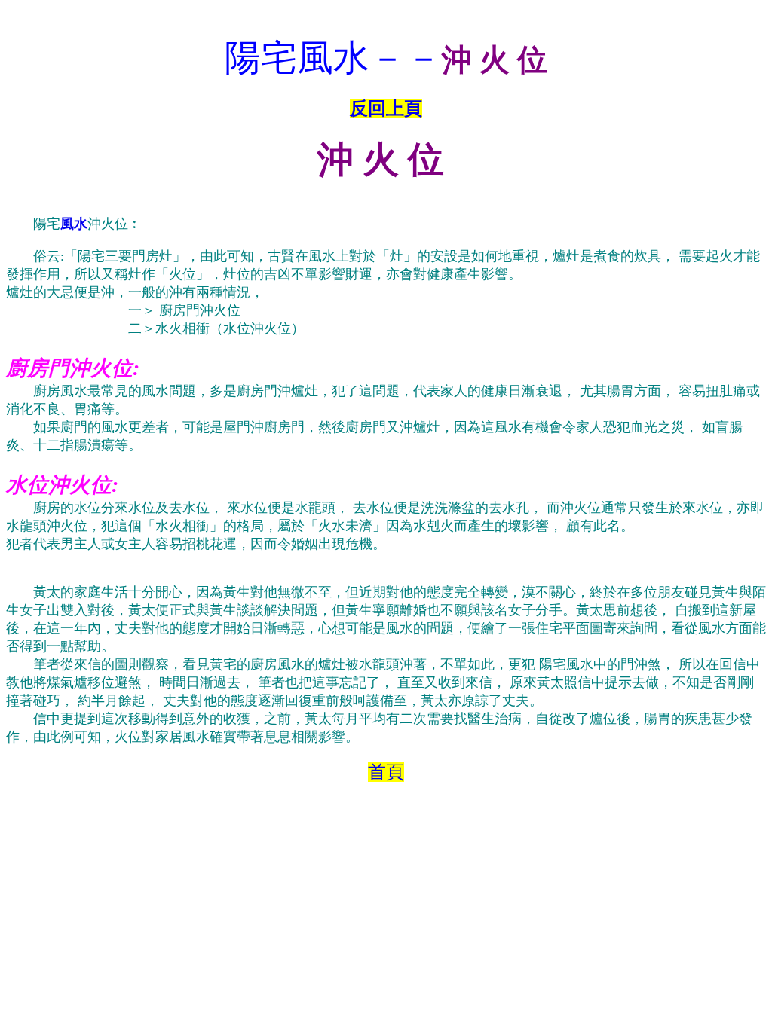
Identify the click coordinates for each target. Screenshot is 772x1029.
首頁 (386, 772)
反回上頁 (386, 108)
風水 (73, 223)
